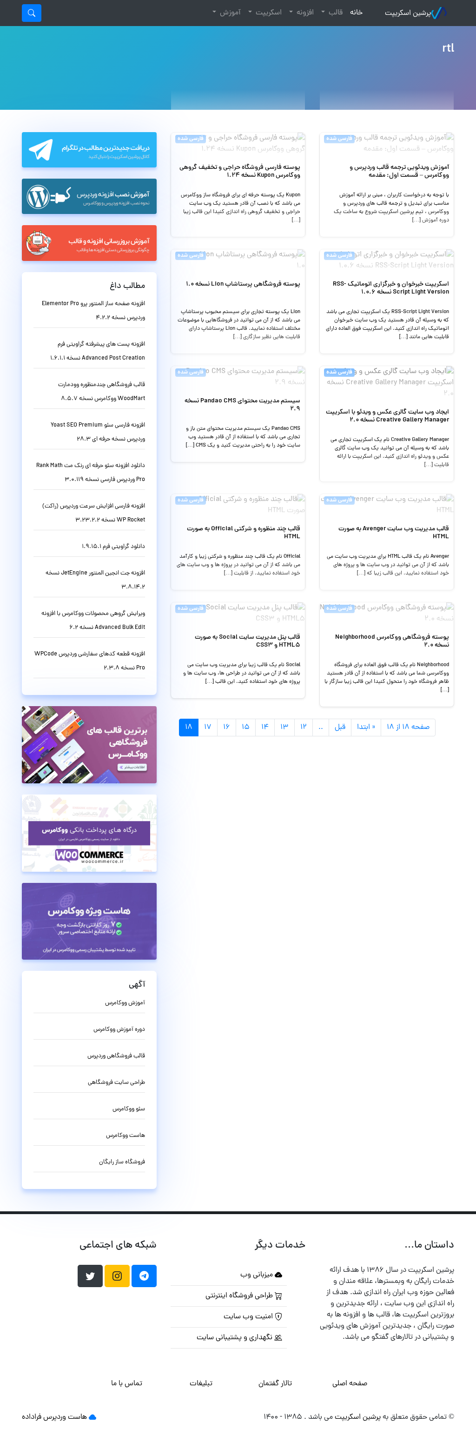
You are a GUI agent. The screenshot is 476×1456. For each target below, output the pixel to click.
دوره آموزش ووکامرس (119, 1029)
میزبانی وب (257, 1275)
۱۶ (226, 727)
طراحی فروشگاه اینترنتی (240, 1296)
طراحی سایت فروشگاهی (116, 1082)
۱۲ (303, 727)
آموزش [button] (229, 13)
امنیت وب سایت (249, 1316)
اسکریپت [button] (268, 13)
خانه (354, 13)
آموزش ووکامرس (125, 1003)
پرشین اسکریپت (408, 13)
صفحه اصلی (349, 1383)
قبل (340, 727)
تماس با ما (126, 1383)
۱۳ (284, 727)
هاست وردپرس (65, 1417)
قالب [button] (335, 13)
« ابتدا (366, 727)
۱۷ (208, 727)
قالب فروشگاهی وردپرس (116, 1056)
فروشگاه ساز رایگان (122, 1162)
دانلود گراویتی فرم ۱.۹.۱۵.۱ (113, 546)
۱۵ (246, 727)
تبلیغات (201, 1383)
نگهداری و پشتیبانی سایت (235, 1337)
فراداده (31, 1417)
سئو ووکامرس (128, 1109)
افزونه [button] (304, 13)
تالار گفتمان (275, 1383)
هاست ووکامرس (125, 1135)
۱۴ (265, 727)
